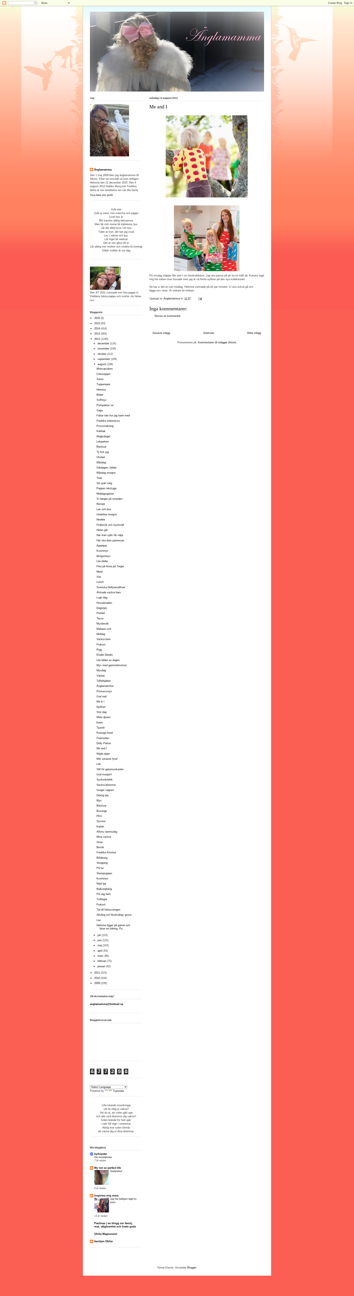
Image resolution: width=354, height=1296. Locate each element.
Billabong (101, 857)
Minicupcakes (104, 368)
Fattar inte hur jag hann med (113, 415)
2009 (97, 983)
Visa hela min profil (101, 195)
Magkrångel (103, 436)
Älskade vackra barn (108, 592)
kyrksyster (100, 1153)
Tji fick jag (102, 452)
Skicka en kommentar (167, 315)
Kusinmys (102, 550)
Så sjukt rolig (104, 483)
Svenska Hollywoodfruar (110, 587)
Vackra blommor (106, 784)
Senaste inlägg (161, 333)
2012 (97, 338)
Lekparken (102, 441)
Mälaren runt (103, 628)
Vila (98, 576)
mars (101, 955)
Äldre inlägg (254, 333)
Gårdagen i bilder (106, 467)
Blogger (191, 1267)
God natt (101, 696)
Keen (99, 722)
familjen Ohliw (103, 1241)
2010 (97, 978)
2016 (97, 318)
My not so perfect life (107, 1167)
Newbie (100, 519)
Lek (98, 763)
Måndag (101, 462)
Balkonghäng (104, 888)
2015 (97, 323)
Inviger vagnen (105, 790)
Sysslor (101, 821)
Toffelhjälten (103, 680)
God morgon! (104, 774)
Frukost (101, 644)
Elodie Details (104, 654)
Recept (100, 503)
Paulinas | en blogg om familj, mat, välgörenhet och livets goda (115, 1225)
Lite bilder (102, 561)
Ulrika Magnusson (105, 1233)
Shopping (102, 862)
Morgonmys (103, 556)
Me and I (101, 748)
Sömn (99, 379)
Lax (98, 920)
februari (102, 961)
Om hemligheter (103, 1157)
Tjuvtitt (100, 727)
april (100, 950)
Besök (100, 847)
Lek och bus (103, 509)
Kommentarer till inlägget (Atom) (217, 342)
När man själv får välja (109, 535)
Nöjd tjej (101, 883)
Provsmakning (104, 425)
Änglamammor (105, 686)
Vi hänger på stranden (109, 498)
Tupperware (103, 384)
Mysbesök (102, 623)
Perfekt (100, 613)
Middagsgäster (105, 493)
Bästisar (101, 446)
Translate (118, 1090)
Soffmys (101, 399)
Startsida (208, 333)
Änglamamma (103, 169)
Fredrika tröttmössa (108, 420)
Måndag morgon (106, 472)
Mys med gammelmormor (111, 665)
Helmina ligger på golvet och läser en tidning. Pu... (113, 927)
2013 (97, 333)
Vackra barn (103, 639)
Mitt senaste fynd (106, 758)
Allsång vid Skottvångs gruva (113, 914)
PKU (99, 816)
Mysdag (101, 670)
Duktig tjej (102, 795)
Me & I (100, 701)
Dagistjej (101, 608)
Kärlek (100, 826)
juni (100, 940)
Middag (100, 634)
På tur (100, 868)
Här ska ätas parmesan (110, 540)
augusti (102, 364)
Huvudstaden (104, 602)
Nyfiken (101, 706)
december (104, 343)
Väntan (100, 675)
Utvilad (100, 457)
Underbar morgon (106, 514)
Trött (99, 478)
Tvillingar (101, 899)
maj (100, 945)
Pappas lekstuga (106, 488)
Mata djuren (103, 717)
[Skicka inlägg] (200, 298)
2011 (97, 972)
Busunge (101, 810)
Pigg (99, 649)
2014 (97, 328)
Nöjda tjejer (103, 753)
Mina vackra (103, 836)
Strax (99, 842)
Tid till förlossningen (108, 909)
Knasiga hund (104, 732)
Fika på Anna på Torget (110, 566)
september (104, 359)
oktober (102, 353)
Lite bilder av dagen (108, 660)
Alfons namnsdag (106, 831)
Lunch (100, 581)
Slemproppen (104, 873)
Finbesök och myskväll (110, 524)
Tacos (100, 618)
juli (100, 935)
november (104, 348)
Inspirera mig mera (106, 1195)
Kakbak (101, 431)
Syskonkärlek (104, 779)
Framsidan (102, 738)
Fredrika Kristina (106, 852)
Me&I (99, 571)
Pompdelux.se (104, 405)
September (116, 1171)
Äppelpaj (101, 545)
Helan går (102, 530)
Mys (99, 800)
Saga (99, 410)
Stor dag (101, 712)
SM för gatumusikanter (110, 769)
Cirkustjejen (103, 374)
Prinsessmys (104, 691)
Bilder (99, 394)
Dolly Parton (103, 743)
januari (102, 966)
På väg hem (103, 894)
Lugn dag (101, 597)
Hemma (101, 389)
